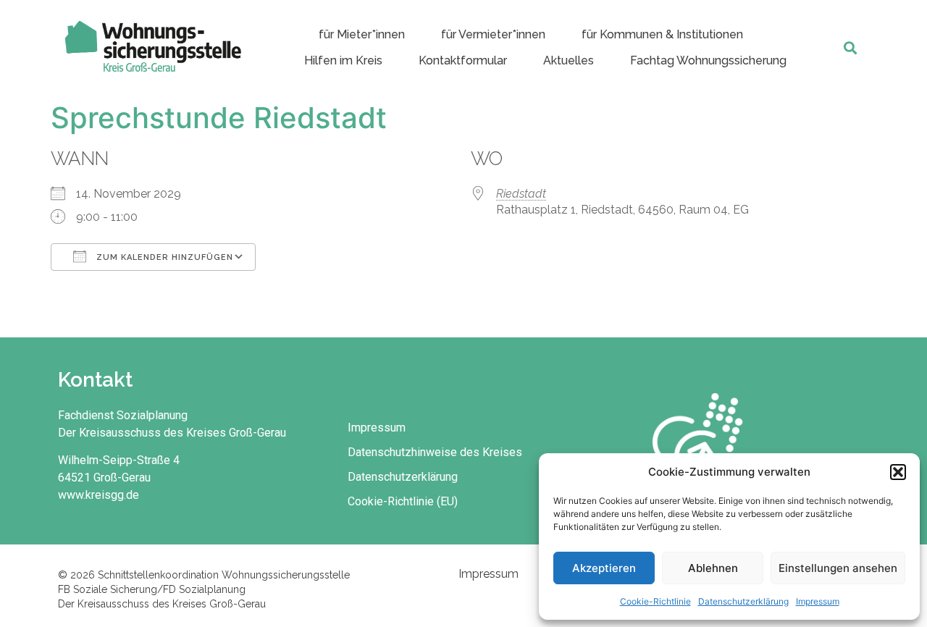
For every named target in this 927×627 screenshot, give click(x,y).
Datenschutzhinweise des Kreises (435, 452)
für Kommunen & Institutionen (662, 34)
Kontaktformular (463, 60)
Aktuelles (568, 60)
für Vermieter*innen (493, 34)
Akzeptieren (604, 568)
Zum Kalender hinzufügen (163, 257)
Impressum (817, 601)
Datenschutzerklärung (743, 601)
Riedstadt (521, 194)
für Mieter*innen (362, 34)
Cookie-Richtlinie (655, 601)
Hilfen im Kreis (343, 60)
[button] (898, 472)
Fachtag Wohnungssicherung (708, 60)
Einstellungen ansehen (838, 568)
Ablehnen (713, 568)
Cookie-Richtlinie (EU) (403, 501)
